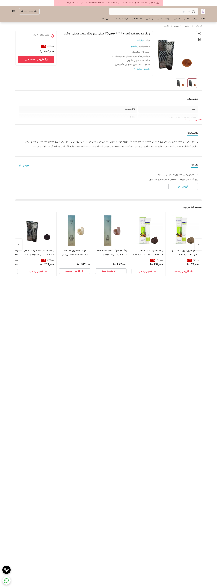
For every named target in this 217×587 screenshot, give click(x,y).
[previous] (198, 244)
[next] (18, 244)
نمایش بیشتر (195, 119)
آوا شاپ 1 (198, 26)
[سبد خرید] (13, 11)
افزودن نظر (24, 165)
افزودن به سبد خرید (34, 59)
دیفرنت (140, 40)
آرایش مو (177, 26)
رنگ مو (166, 26)
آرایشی (187, 26)
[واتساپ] (6, 580)
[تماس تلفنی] (6, 570)
